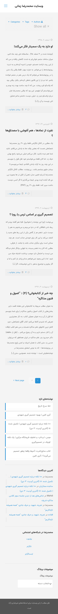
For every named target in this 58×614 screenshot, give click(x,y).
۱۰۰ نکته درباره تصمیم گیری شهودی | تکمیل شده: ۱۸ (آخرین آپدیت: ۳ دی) (29, 426)
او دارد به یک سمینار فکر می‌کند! (33, 46)
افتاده (50, 515)
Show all (40, 26)
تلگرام (29, 546)
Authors (37, 22)
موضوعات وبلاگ (46, 575)
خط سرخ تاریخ (44, 406)
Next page (19, 380)
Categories (15, 22)
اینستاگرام (29, 554)
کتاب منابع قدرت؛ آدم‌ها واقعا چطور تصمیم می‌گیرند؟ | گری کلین (32, 454)
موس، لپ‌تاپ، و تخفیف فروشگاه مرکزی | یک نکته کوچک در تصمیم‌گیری (29, 440)
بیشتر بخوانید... (13, 109)
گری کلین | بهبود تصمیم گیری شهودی (34, 415)
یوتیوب (29, 538)
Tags (27, 22)
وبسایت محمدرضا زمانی (29, 6)
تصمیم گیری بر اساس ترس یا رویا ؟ (31, 214)
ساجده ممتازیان (46, 486)
